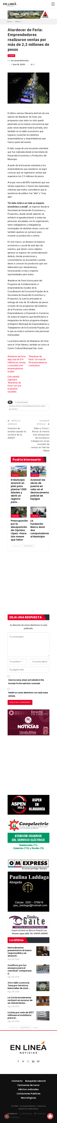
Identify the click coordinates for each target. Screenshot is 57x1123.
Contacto (17, 1080)
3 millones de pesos (21, 402)
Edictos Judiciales (28, 1089)
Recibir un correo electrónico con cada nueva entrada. (28, 694)
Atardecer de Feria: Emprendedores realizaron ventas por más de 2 (27, 407)
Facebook (41, 1113)
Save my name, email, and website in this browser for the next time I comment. (26, 681)
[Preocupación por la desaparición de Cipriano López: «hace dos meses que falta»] (19, 512)
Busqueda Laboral (35, 1080)
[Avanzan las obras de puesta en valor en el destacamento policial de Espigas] (38, 471)
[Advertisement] (28, 584)
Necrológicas (28, 1097)
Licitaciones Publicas (28, 1093)
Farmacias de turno (28, 1085)
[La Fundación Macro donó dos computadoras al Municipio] (38, 512)
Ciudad (11, 55)
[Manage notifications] (6, 1116)
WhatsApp (27, 1113)
